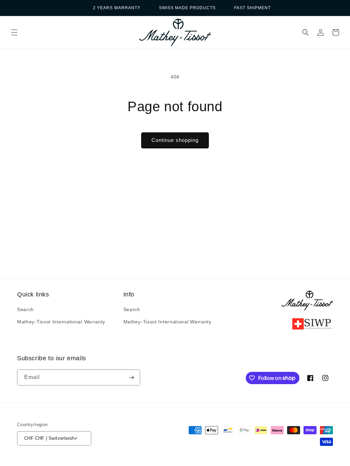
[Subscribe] (131, 377)
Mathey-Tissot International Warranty (61, 321)
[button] (14, 32)
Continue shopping (175, 140)
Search (25, 309)
